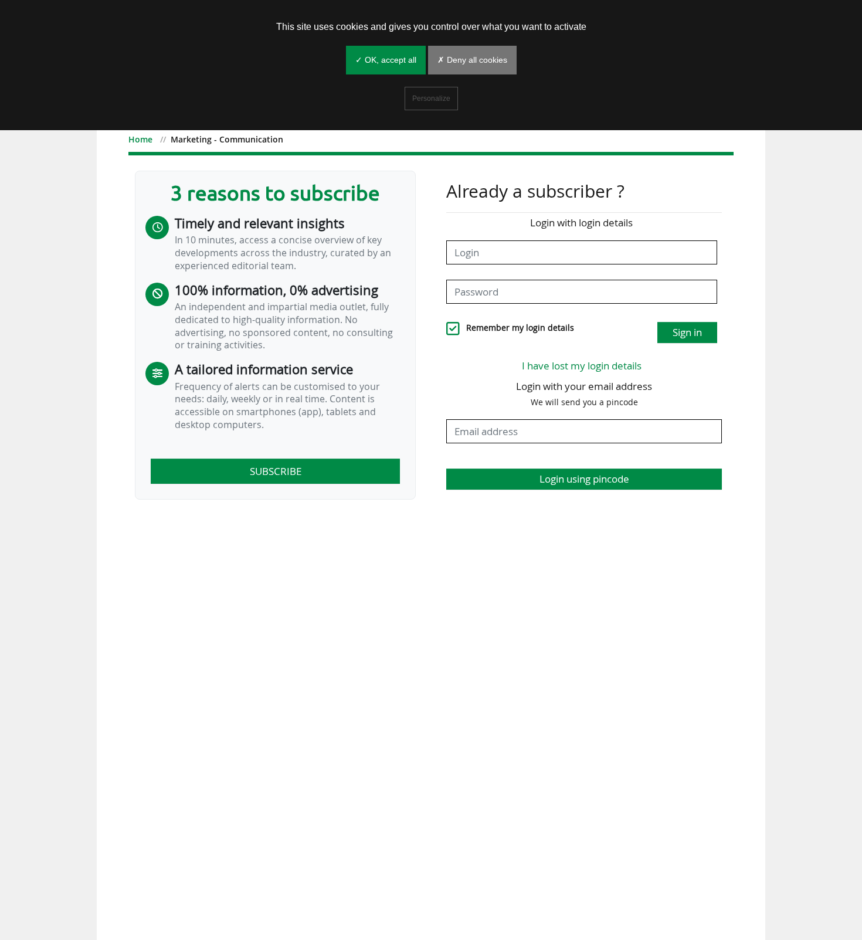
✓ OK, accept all (385, 60)
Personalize (431, 98)
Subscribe (275, 471)
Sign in (687, 332)
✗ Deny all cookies (472, 60)
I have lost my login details (582, 365)
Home (140, 139)
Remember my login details (520, 328)
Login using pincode (584, 479)
